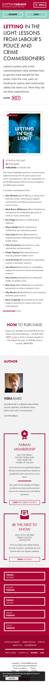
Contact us (23, 653)
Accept (12, 678)
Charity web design (19, 666)
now (12, 311)
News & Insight (12, 642)
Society (10, 601)
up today (24, 559)
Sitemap (34, 671)
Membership (30, 645)
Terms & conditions (20, 668)
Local (10, 626)
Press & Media (10, 653)
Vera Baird (14, 164)
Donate (13, 14)
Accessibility (23, 671)
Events (41, 642)
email (14, 337)
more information (15, 676)
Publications (28, 642)
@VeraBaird (12, 415)
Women (10, 576)
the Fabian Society (25, 502)
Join (36, 14)
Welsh (10, 614)
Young (10, 588)
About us (17, 645)
